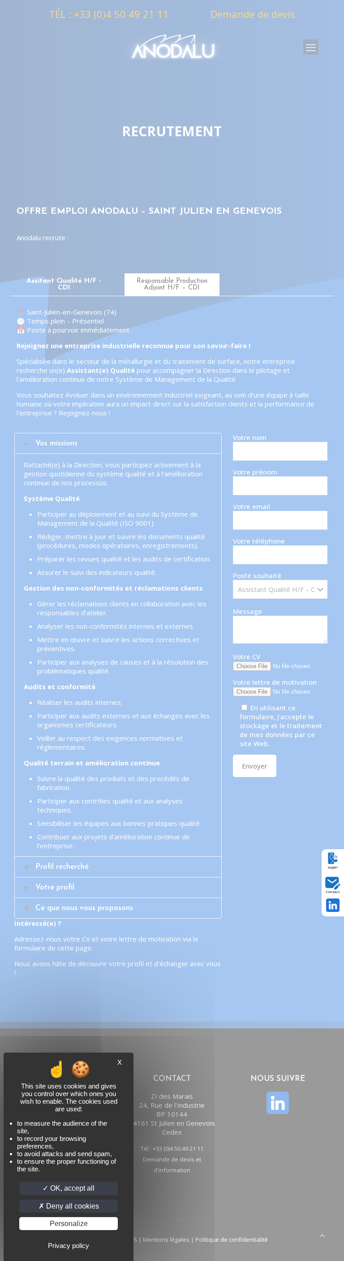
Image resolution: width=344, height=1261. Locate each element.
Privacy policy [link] (68, 1245)
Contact (333, 891)
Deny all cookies (71, 1206)
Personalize (69, 1223)
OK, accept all (71, 1188)
